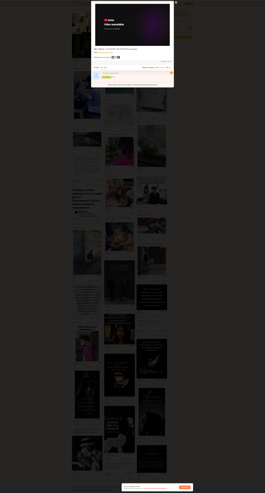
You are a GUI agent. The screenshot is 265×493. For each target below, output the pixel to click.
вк (113, 57)
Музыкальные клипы (105, 52)
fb (118, 57)
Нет (169, 67)
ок (115, 57)
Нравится (161, 67)
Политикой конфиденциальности (157, 488)
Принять (185, 487)
